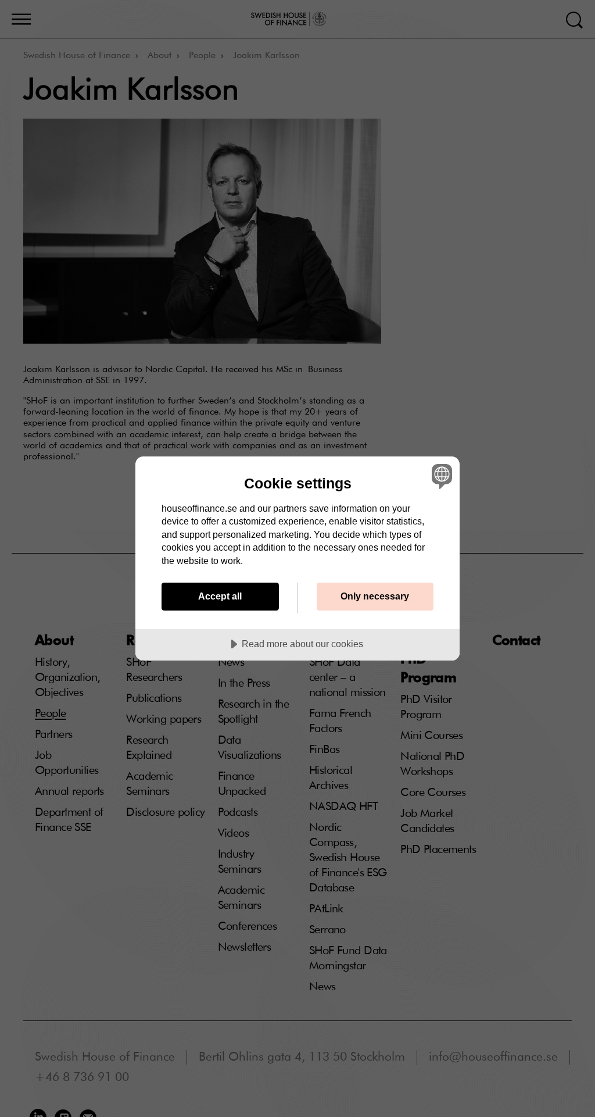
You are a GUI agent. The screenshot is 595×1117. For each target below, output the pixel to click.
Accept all (220, 596)
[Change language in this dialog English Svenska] (440, 476)
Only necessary (374, 596)
